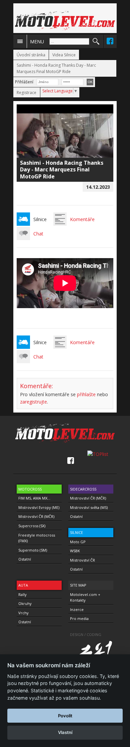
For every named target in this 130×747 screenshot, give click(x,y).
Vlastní (65, 732)
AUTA (23, 585)
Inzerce (77, 609)
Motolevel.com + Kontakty (85, 597)
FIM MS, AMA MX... (34, 498)
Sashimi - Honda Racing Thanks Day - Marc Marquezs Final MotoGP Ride (56, 68)
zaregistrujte (33, 402)
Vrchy (23, 612)
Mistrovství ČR (82, 560)
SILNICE (76, 532)
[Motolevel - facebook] (110, 41)
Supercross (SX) (31, 525)
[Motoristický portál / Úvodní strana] (65, 20)
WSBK (75, 550)
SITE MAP (78, 585)
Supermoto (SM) (32, 550)
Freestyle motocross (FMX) (36, 538)
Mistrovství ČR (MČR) (36, 516)
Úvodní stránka (31, 55)
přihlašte (86, 394)
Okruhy (25, 603)
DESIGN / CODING (85, 634)
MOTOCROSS (30, 489)
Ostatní (24, 559)
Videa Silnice (64, 55)
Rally (22, 594)
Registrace (26, 92)
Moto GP (78, 541)
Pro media (79, 618)
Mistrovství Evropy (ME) (38, 507)
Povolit (65, 715)
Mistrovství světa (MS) (89, 507)
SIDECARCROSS (83, 489)
